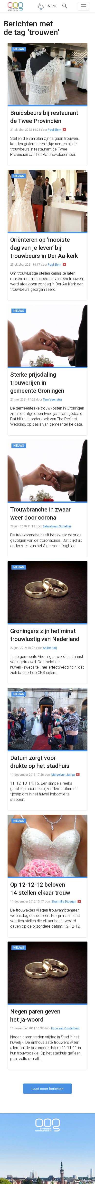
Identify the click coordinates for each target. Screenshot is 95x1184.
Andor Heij (50, 648)
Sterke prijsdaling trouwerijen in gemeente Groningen (37, 382)
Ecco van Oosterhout (65, 1028)
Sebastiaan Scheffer (57, 526)
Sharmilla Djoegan (63, 901)
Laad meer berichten (47, 1089)
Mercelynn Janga (63, 774)
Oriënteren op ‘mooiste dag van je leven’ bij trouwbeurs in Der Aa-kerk (44, 247)
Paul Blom (54, 129)
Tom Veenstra (52, 399)
